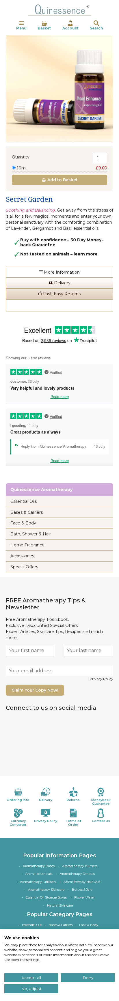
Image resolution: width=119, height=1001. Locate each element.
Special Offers (24, 566)
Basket (44, 28)
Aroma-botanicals (38, 874)
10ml (61, 168)
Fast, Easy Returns (61, 293)
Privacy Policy (101, 679)
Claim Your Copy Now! (35, 690)
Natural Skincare (60, 905)
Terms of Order (73, 823)
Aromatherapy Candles (77, 874)
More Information (61, 272)
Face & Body (23, 523)
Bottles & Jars (82, 890)
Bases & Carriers (26, 512)
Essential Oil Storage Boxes (46, 897)
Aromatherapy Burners (79, 866)
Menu (21, 28)
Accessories (22, 556)
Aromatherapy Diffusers (38, 882)
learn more (86, 254)
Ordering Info (18, 800)
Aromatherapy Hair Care (82, 882)
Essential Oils (23, 501)
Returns (73, 800)
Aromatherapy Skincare (46, 890)
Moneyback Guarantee (101, 802)
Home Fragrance (27, 545)
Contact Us (101, 821)
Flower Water (84, 897)
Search (96, 28)
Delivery (61, 282)
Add (62, 179)
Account (70, 28)
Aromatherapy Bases (39, 866)
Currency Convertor (18, 823)
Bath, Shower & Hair (30, 534)
